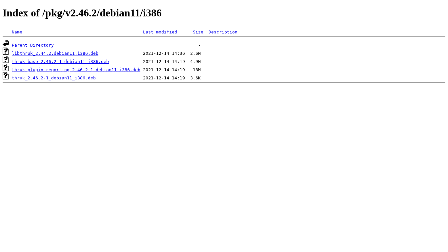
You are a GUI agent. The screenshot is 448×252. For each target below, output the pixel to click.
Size (198, 32)
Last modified (160, 32)
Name (17, 32)
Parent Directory (33, 45)
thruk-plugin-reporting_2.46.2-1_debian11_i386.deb (76, 69)
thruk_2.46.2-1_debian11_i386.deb (54, 77)
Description (223, 32)
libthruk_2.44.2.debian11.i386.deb (55, 53)
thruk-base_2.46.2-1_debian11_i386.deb (60, 61)
